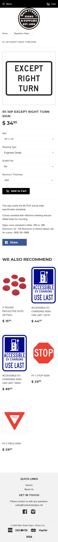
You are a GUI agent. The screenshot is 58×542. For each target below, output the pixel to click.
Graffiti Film (8, 160)
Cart (53, 3)
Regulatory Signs (21, 33)
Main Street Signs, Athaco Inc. (31, 525)
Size (4, 133)
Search (29, 485)
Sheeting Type (9, 146)
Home (5, 33)
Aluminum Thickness (12, 174)
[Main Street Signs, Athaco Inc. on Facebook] (25, 512)
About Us (29, 489)
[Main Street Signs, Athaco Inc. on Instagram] (33, 512)
